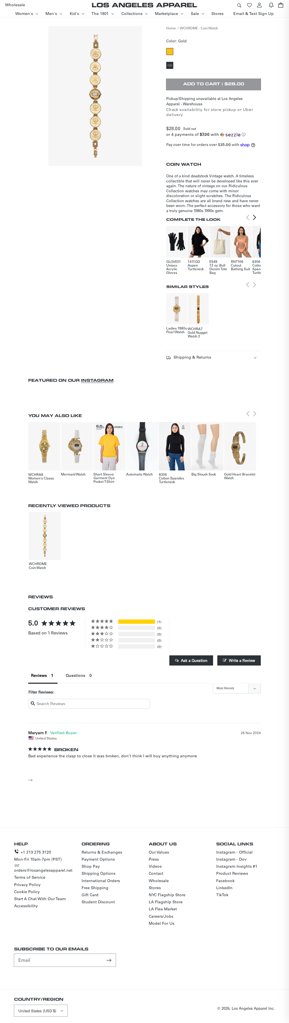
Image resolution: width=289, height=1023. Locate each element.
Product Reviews (232, 873)
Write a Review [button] (242, 660)
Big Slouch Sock (203, 474)
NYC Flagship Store (167, 894)
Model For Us (161, 923)
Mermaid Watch (73, 474)
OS (170, 66)
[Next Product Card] (254, 217)
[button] (239, 5)
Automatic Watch (139, 474)
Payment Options (98, 859)
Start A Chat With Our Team (40, 898)
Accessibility (26, 905)
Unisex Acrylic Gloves (171, 269)
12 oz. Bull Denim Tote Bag (218, 269)
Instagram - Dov (231, 859)
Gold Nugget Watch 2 (197, 334)
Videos (155, 866)
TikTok (222, 894)
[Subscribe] (109, 960)
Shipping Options (98, 873)
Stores (155, 887)
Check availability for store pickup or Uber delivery (209, 112)
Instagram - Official (234, 852)
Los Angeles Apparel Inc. (253, 1008)
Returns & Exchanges (102, 852)
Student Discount (98, 901)
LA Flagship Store (166, 901)
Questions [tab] (75, 675)
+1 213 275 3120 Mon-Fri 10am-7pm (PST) (38, 856)
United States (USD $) (37, 1010)
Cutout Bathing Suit (240, 267)
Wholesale (159, 880)
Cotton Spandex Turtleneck (260, 269)
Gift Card (90, 894)
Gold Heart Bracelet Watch (239, 476)
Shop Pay (91, 866)
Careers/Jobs (161, 916)
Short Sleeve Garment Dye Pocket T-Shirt (104, 478)
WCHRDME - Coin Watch (199, 28)
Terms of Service (29, 877)
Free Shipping (95, 887)
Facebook (225, 880)
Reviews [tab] (39, 675)
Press (154, 859)
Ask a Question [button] (194, 660)
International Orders (101, 880)
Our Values (159, 852)
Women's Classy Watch (41, 480)
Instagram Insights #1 (236, 866)
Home (171, 28)
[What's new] (271, 5)
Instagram (97, 380)
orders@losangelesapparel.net (43, 870)
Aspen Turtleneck (196, 267)
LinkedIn (224, 887)
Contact (156, 873)
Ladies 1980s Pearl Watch (176, 330)
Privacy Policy (27, 884)
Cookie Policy (27, 891)
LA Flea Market (163, 908)
